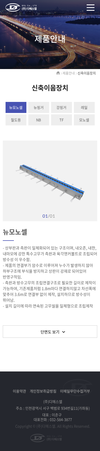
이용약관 (19, 391)
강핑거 (61, 107)
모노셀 (84, 119)
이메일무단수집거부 (75, 391)
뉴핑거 (39, 107)
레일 (84, 107)
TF (61, 119)
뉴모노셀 (15, 107)
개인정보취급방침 (43, 391)
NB (38, 119)
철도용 (16, 119)
